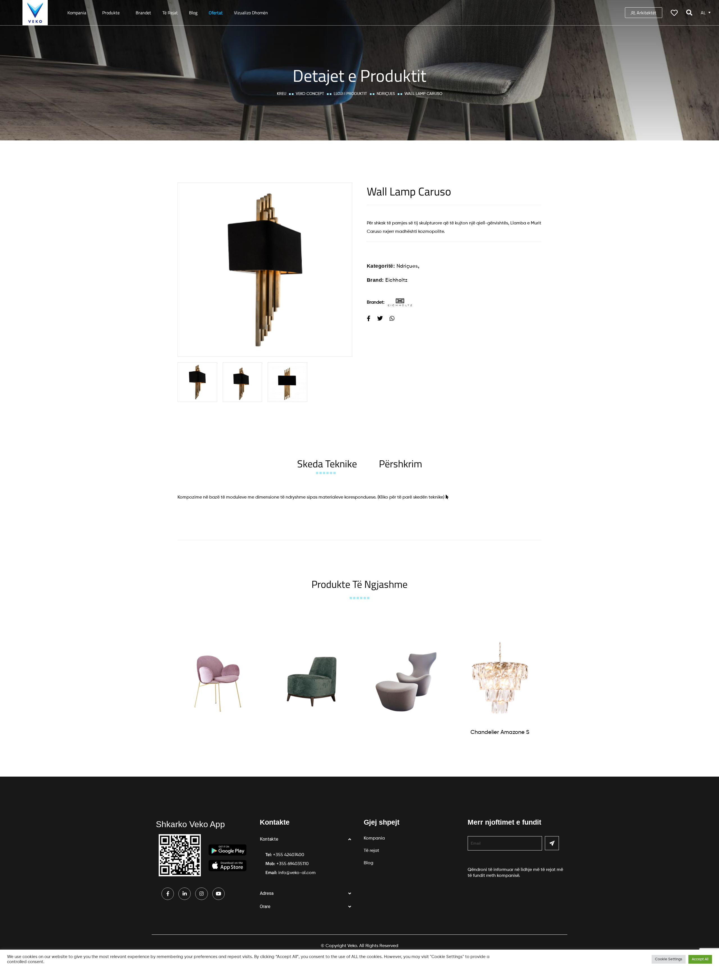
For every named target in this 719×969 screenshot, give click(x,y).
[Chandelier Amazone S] (500, 682)
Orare (265, 906)
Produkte (111, 12)
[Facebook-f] (167, 894)
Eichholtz (396, 280)
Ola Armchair (218, 731)
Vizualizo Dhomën (251, 12)
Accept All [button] (700, 959)
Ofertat (216, 12)
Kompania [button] (76, 12)
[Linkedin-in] (184, 894)
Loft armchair (311, 731)
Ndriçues (386, 94)
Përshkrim (400, 463)
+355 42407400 (288, 855)
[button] (307, 839)
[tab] (327, 463)
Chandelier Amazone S (499, 732)
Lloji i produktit (350, 94)
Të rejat (170, 12)
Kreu (281, 94)
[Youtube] (218, 894)
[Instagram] (201, 894)
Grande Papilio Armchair (405, 731)
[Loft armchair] (312, 681)
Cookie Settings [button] (668, 959)
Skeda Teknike (327, 463)
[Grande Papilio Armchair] (406, 681)
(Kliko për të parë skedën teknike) (410, 497)
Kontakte (269, 839)
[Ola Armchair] (218, 681)
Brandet (143, 12)
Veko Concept (310, 94)
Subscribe (552, 843)
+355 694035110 (292, 864)
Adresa (267, 893)
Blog (193, 12)
